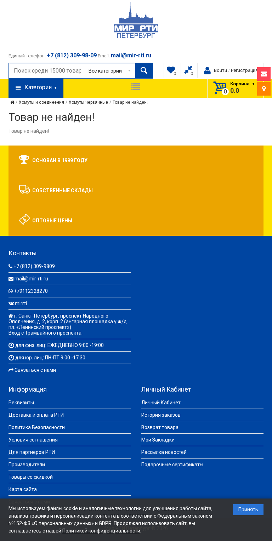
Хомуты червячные (88, 102)
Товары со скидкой (30, 477)
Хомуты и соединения (41, 102)
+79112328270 (31, 291)
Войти (220, 70)
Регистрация (244, 70)
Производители (26, 464)
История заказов (161, 415)
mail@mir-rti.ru (31, 278)
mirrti (21, 303)
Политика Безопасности (36, 427)
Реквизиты (21, 402)
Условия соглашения (33, 440)
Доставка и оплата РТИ (36, 415)
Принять (248, 509)
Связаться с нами (35, 370)
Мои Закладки (158, 440)
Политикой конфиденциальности (101, 531)
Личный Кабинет (161, 402)
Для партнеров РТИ (31, 452)
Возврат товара (159, 427)
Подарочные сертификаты (172, 464)
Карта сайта (22, 489)
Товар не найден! (130, 102)
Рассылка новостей (164, 452)
